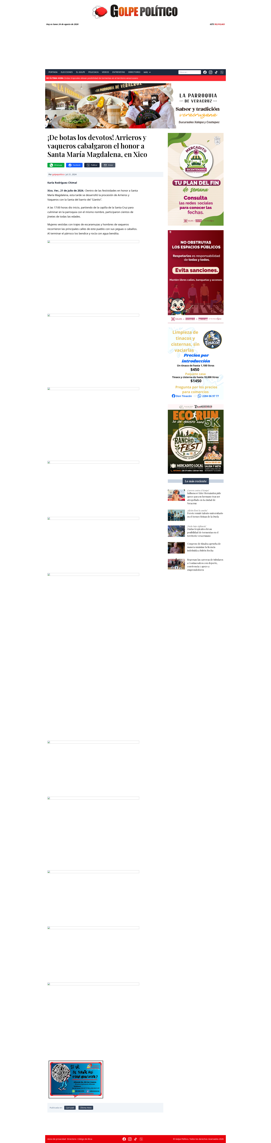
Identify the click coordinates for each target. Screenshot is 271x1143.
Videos (105, 72)
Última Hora (85, 1107)
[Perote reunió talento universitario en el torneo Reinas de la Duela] (176, 515)
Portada (53, 72)
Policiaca (93, 72)
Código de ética (84, 1139)
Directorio (134, 72)
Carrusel (70, 1107)
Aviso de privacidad (56, 1139)
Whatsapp (58, 165)
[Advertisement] (135, 47)
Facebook (76, 165)
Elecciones (67, 72)
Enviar (110, 165)
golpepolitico (58, 174)
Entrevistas (118, 72)
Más (146, 72)
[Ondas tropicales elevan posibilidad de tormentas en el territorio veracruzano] (176, 531)
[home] (135, 10)
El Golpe (80, 72)
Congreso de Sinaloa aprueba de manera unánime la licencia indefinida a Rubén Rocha (96, 78)
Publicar (94, 165)
